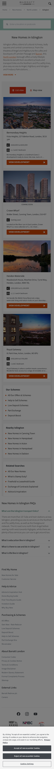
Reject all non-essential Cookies (27, 756)
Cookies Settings (27, 764)
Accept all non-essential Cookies (27, 748)
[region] (27, 748)
